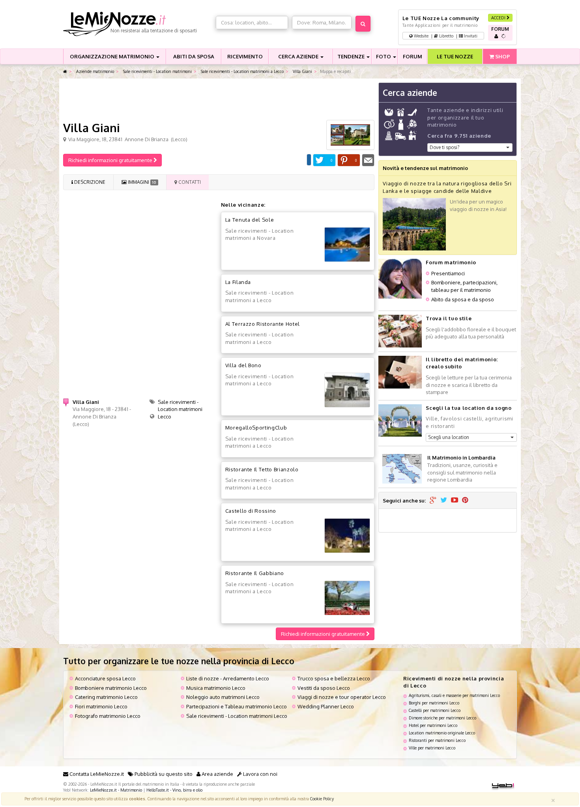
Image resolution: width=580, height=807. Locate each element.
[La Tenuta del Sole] (347, 244)
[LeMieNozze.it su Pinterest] (465, 500)
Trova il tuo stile (448, 318)
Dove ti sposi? (444, 147)
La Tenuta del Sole (249, 220)
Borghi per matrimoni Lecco (434, 702)
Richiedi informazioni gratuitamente (110, 160)
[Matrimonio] (137, 24)
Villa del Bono (243, 365)
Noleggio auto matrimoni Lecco (223, 697)
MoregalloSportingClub (256, 427)
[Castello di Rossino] (347, 535)
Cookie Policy (322, 798)
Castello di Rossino (250, 511)
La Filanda (238, 282)
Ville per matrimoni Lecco (432, 747)
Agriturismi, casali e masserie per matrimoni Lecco (454, 695)
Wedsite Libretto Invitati (445, 35)
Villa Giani (302, 71)
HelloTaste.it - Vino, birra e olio (174, 789)
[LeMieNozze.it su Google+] (433, 500)
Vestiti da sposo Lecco (323, 688)
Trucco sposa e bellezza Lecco (333, 678)
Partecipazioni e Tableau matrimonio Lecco (236, 706)
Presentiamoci (448, 273)
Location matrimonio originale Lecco (442, 732)
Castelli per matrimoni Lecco (434, 710)
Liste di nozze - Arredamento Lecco (227, 678)
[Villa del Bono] (347, 390)
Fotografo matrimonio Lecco (107, 716)
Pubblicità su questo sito (163, 774)
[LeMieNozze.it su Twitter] (443, 500)
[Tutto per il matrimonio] (65, 71)
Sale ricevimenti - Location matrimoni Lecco (236, 716)
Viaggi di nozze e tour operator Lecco (341, 697)
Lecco (164, 416)
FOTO (384, 56)
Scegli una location (448, 437)
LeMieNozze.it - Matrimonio (116, 789)
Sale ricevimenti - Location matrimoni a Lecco (242, 71)
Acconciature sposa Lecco (105, 678)
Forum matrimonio (451, 262)
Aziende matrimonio (94, 71)
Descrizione (89, 182)
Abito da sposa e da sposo (462, 299)
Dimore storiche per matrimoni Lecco (442, 717)
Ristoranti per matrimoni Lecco (437, 740)
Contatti (189, 182)
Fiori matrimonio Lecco (101, 706)
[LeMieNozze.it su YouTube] (454, 500)
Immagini (141, 182)
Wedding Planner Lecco (325, 706)
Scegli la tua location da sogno (468, 408)
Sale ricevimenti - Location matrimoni (157, 71)
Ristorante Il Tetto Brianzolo (262, 469)
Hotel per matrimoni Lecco (433, 725)
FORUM (412, 56)
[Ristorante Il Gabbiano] (347, 598)
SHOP (502, 56)
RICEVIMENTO (245, 56)
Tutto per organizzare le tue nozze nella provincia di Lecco (178, 661)
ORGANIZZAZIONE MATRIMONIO (112, 56)
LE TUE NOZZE (455, 56)
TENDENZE (351, 56)
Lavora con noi (259, 774)
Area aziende (216, 774)
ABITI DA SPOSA (193, 56)
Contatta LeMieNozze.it (96, 774)
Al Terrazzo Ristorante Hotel (262, 324)
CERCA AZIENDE (299, 56)
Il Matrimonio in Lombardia (461, 457)
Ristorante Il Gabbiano (254, 573)
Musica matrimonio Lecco (215, 688)
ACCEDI (499, 17)
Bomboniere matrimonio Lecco (111, 688)
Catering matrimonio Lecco (106, 697)
